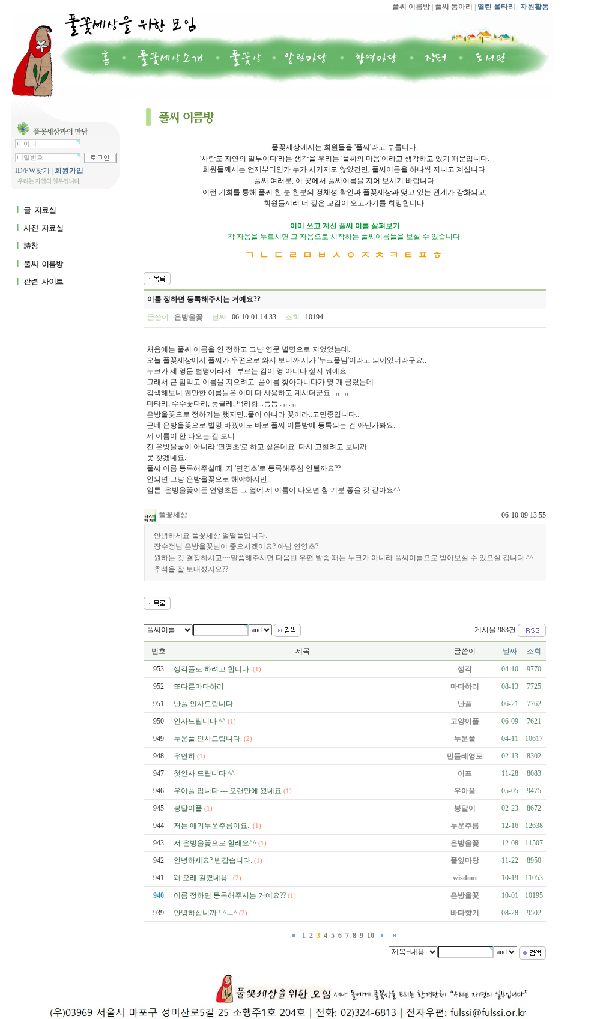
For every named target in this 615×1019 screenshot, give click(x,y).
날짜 (510, 651)
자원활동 (533, 6)
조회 (534, 651)
